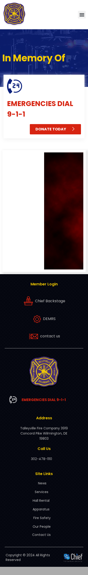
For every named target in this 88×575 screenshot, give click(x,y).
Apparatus (41, 509)
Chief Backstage (50, 301)
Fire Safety (42, 518)
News (42, 483)
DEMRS (49, 318)
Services (41, 492)
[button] (82, 14)
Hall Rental (41, 500)
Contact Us (41, 534)
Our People (42, 526)
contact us (50, 336)
